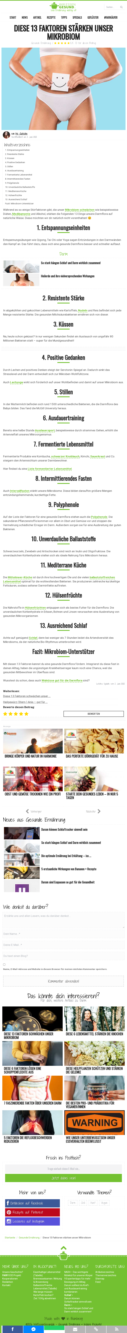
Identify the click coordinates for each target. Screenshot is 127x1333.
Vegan (104, 1203)
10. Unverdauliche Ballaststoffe (20, 187)
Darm (63, 254)
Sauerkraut (97, 456)
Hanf (93, 1203)
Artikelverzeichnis (104, 1272)
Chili (83, 1203)
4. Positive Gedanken (15, 162)
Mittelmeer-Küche (20, 577)
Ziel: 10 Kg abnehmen (44, 1298)
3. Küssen (9, 158)
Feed (98, 1282)
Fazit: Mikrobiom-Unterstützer (19, 203)
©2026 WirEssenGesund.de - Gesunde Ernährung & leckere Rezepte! (64, 1324)
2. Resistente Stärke (14, 154)
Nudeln (82, 310)
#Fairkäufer (111, 17)
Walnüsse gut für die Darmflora (62, 680)
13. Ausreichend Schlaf (16, 199)
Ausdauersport (45, 430)
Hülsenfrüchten (35, 607)
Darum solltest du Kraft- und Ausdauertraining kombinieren (76, 1288)
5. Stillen (9, 166)
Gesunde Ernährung (41, 43)
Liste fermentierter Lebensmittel (50, 468)
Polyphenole (99, 516)
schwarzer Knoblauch (65, 456)
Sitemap (99, 1278)
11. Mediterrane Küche (15, 191)
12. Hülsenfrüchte (13, 195)
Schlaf (33, 637)
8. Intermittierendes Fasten (17, 179)
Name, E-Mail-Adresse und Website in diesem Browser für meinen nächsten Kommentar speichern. (55, 969)
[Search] (121, 7)
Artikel (37, 17)
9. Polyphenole (12, 183)
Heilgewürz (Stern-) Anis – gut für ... (25, 702)
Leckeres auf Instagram (28, 1221)
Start (13, 17)
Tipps (64, 17)
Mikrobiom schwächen (79, 209)
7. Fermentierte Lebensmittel (18, 174)
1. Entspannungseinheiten (17, 150)
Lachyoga (16, 382)
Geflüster (93, 17)
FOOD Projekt (11, 1275)
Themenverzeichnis (105, 1275)
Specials (77, 17)
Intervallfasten (19, 490)
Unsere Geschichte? (12, 1272)
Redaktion (7, 1282)
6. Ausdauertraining (14, 170)
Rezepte (51, 17)
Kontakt (6, 1285)
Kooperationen (10, 1278)
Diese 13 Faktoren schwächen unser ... (27, 696)
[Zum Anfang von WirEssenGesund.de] (64, 1249)
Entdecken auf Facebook (27, 1203)
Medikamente (21, 213)
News (25, 17)
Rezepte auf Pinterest (28, 1212)
